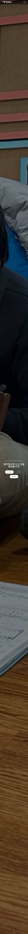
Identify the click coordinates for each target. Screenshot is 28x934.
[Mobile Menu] (24, 2)
